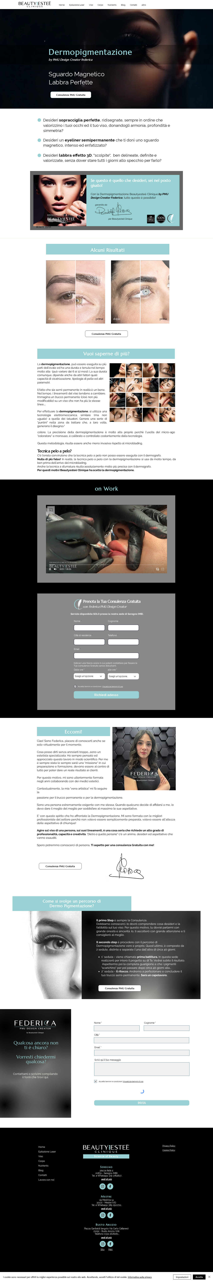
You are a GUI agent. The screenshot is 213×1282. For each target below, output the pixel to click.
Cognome (113, 621)
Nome (77, 621)
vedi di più (106, 1179)
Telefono (112, 635)
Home (41, 1147)
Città (96, 1035)
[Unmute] (55, 569)
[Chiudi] (209, 1276)
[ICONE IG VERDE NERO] (102, 1186)
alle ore (112, 670)
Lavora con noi (46, 1179)
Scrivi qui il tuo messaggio (107, 1060)
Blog (40, 1170)
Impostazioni (182, 1277)
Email (77, 649)
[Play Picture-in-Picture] (157, 569)
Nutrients (43, 1165)
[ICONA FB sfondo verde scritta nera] (110, 1186)
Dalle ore (78, 670)
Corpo (41, 1161)
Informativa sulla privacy (140, 1277)
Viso (40, 1156)
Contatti (42, 1175)
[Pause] (50, 569)
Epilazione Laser (47, 1151)
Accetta (199, 1277)
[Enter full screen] (163, 569)
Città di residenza (82, 635)
